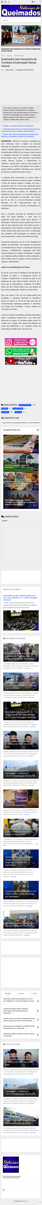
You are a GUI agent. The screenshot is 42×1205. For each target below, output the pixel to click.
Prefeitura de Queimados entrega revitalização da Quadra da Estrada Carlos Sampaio (20, 685)
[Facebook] (2, 2)
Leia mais (27, 668)
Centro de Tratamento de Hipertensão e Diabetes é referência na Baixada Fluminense (20, 773)
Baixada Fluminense (19, 55)
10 (6, 919)
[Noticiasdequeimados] (12, 2)
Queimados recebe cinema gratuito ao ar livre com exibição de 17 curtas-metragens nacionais (20, 597)
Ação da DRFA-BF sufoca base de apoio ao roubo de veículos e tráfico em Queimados (20, 832)
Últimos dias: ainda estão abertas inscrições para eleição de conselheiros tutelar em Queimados (20, 502)
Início (2, 55)
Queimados (9, 55)
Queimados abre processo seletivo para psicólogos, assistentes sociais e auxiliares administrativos (20, 484)
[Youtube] (5, 2)
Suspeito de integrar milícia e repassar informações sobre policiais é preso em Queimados (19, 656)
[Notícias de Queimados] (21, 15)
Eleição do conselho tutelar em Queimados (18, 126)
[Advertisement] (18, 88)
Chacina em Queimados (15, 805)
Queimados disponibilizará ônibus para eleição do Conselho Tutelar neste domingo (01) (19, 447)
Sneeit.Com (24, 1201)
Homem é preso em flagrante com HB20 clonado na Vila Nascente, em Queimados (20, 894)
